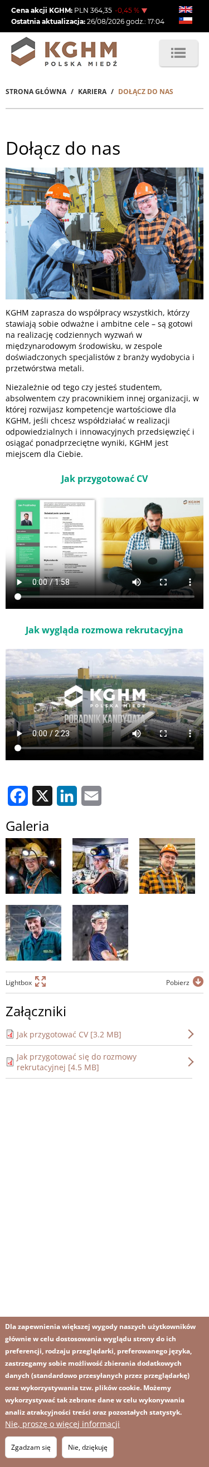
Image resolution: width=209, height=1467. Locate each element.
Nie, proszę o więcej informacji (62, 1424)
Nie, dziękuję (88, 1447)
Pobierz (177, 982)
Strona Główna (36, 91)
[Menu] (178, 53)
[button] (33, 866)
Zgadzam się (31, 1447)
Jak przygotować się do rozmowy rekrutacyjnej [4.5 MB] (77, 1061)
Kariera (92, 91)
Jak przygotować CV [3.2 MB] (69, 1034)
